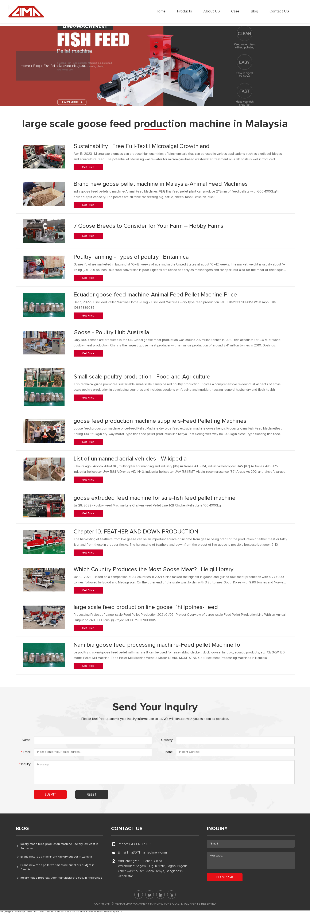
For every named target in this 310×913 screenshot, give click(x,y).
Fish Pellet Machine (57, 65)
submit (50, 794)
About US (211, 11)
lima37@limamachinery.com (147, 852)
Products (184, 11)
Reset (92, 794)
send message (224, 877)
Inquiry (217, 828)
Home (160, 11)
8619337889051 (139, 844)
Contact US (279, 11)
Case (235, 11)
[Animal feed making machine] (26, 11)
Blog (254, 11)
